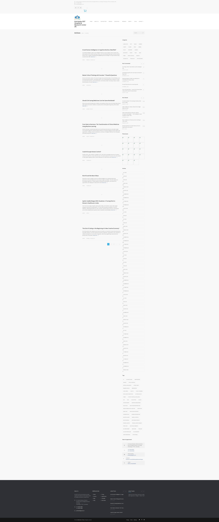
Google (139, 399)
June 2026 (125, 176)
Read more (93, 56)
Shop (94, 500)
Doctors (94, 496)
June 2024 (125, 258)
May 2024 (124, 262)
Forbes (124, 396)
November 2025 (126, 197)
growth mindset (126, 402)
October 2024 (125, 244)
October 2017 (125, 359)
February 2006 (125, 369)
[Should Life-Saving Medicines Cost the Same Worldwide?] (101, 94)
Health (91, 109)
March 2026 (125, 183)
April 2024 (125, 265)
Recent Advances (131, 55)
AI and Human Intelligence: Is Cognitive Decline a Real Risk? (99, 50)
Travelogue (132, 58)
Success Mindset (136, 431)
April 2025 (125, 222)
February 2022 (125, 319)
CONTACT (141, 21)
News (140, 52)
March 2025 (125, 226)
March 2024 (125, 269)
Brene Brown (134, 388)
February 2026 (125, 186)
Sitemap (135, 519)
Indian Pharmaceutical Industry (129, 408)
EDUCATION (116, 21)
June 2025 (125, 215)
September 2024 (126, 247)
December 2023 (125, 280)
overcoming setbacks (135, 420)
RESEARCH (124, 21)
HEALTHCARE (125, 405)
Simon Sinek (134, 428)
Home (82, 33)
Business (88, 109)
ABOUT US (96, 21)
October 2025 (125, 201)
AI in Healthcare (129, 379)
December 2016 (125, 362)
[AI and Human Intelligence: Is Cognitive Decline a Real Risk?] (101, 43)
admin (83, 59)
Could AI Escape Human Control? (91, 152)
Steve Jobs (140, 428)
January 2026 (125, 190)
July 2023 (124, 298)
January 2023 (125, 308)
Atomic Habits (136, 385)
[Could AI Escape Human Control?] (101, 145)
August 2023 (125, 294)
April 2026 (125, 179)
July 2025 (124, 212)
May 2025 (124, 219)
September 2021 (126, 326)
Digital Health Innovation (128, 394)
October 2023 (125, 287)
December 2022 (125, 312)
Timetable (103, 498)
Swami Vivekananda (126, 434)
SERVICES (110, 21)
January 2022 (125, 323)
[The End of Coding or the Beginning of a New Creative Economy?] (101, 222)
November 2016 (126, 366)
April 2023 (125, 301)
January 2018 (125, 355)
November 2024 (126, 240)
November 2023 (126, 283)
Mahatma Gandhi (126, 417)
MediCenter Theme (81, 519)
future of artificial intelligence (134, 396)
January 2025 (125, 233)
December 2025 (125, 194)
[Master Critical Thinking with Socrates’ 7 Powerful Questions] (101, 69)
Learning (136, 49)
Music (136, 52)
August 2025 (125, 208)
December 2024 (125, 237)
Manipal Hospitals (135, 417)
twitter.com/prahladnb (132, 463)
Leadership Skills (126, 414)
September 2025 (126, 204)
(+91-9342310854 (131, 450)
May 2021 (124, 330)
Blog (94, 498)
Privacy (127, 519)
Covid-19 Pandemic (139, 391)
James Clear (125, 411)
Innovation (140, 408)
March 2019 (125, 341)
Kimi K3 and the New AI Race (90, 176)
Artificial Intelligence (127, 385)
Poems (124, 55)
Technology (92, 59)
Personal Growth (126, 423)
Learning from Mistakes (136, 414)
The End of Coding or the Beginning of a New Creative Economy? (100, 228)
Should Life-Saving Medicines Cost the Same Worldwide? (98, 100)
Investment (130, 49)
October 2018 (125, 351)
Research (88, 59)
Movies (131, 52)
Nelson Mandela (126, 420)
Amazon (124, 382)
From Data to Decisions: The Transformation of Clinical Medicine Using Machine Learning (117, 507)
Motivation (89, 85)
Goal (128, 399)
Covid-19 (132, 391)
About (94, 494)
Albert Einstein (137, 379)
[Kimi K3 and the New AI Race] (101, 169)
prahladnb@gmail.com (80, 4)
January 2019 (125, 348)
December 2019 (125, 337)
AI (123, 379)
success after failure (127, 431)
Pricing (103, 494)
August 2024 (125, 251)
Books (135, 44)
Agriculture (125, 44)
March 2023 (125, 305)
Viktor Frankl (135, 434)
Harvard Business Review (136, 402)
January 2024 (125, 276)
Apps (131, 44)
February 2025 (125, 229)
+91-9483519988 (78, 2)
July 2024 (124, 255)
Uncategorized (140, 58)
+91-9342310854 (131, 449)
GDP (124, 399)
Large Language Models (134, 411)
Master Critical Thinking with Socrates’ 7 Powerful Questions (99, 75)
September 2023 (126, 290)
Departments (104, 496)
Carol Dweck (125, 391)
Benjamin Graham (126, 388)
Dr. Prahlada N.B (138, 394)
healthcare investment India (135, 405)
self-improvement (126, 428)
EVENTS (129, 21)
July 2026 (124, 172)
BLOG (135, 21)
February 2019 (125, 344)
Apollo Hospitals (132, 382)
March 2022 (125, 316)
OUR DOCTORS (103, 21)
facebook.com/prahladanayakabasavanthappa (134, 459)
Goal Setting (133, 399)
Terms (131, 519)
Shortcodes (104, 500)
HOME (91, 21)
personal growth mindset (137, 423)
